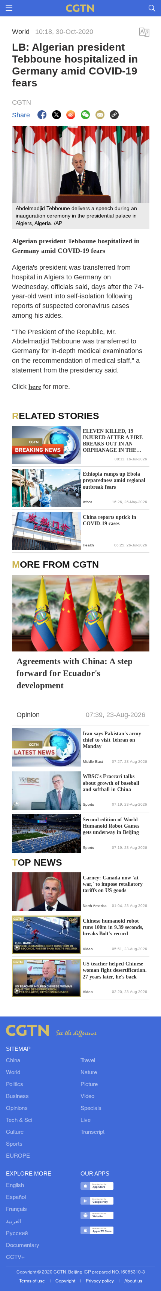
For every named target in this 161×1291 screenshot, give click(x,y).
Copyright (65, 1281)
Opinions (17, 1108)
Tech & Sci (19, 1120)
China (13, 1060)
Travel (87, 1060)
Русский (17, 1233)
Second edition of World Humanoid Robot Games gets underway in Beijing (111, 826)
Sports (14, 1144)
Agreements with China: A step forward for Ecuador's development (74, 673)
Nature (88, 1072)
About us (133, 1281)
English (15, 1185)
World (13, 1072)
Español (16, 1197)
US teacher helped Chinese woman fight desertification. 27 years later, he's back (115, 970)
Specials (90, 1108)
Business (17, 1096)
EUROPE (18, 1156)
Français (16, 1209)
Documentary (22, 1245)
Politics (14, 1084)
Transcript (92, 1132)
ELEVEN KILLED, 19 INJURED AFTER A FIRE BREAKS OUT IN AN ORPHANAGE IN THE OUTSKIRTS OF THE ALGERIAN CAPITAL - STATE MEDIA (113, 441)
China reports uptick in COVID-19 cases (109, 520)
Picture (89, 1084)
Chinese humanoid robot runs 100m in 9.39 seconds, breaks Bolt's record (113, 927)
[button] (16, 803)
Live (85, 1120)
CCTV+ (15, 1257)
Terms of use (32, 1281)
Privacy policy (100, 1281)
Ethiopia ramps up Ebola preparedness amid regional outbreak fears (114, 480)
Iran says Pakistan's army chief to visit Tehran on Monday (112, 740)
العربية (13, 1221)
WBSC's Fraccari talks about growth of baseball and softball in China (111, 783)
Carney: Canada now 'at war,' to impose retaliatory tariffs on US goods (113, 884)
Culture (15, 1132)
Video (87, 1096)
